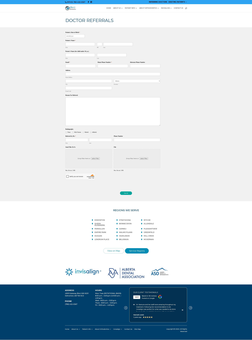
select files (95, 158)
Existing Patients (177, 2)
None (69, 132)
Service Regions (137, 251)
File (115, 147)
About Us (74, 329)
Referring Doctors (158, 2)
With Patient (77, 132)
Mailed (86, 132)
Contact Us (178, 8)
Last (104, 47)
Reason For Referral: (71, 95)
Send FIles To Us (70, 147)
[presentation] (125, 307)
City (66, 84)
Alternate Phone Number (137, 62)
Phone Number (118, 136)
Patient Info (86, 329)
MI (97, 47)
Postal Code (68, 91)
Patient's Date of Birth (72, 32)
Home (108, 8)
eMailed (94, 132)
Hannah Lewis (138, 315)
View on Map (113, 251)
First (66, 47)
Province (116, 84)
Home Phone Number (105, 62)
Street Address (68, 77)
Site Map (137, 329)
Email (67, 62)
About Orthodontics (102, 329)
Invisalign (165, 8)
